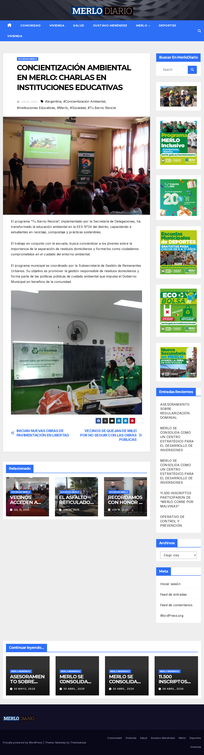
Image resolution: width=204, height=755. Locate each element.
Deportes (167, 25)
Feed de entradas (173, 594)
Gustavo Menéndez (110, 25)
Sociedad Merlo (27, 59)
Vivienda (56, 25)
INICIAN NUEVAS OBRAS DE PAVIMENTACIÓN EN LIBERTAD (43, 433)
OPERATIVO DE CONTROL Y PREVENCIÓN (172, 521)
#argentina (53, 101)
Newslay (60, 742)
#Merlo (62, 108)
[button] (199, 31)
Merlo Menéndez (21, 671)
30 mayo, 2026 (24, 688)
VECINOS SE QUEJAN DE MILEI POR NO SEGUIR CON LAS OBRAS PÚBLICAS (108, 435)
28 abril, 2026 (173, 688)
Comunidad (30, 25)
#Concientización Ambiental (84, 101)
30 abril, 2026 (74, 688)
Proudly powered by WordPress (23, 742)
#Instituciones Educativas (36, 108)
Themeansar (78, 742)
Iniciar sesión (170, 584)
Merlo (142, 25)
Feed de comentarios (176, 605)
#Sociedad (78, 108)
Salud (78, 25)
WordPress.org (171, 616)
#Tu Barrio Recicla (102, 108)
